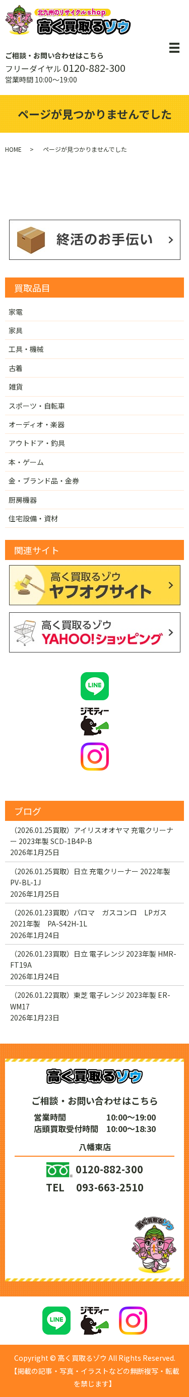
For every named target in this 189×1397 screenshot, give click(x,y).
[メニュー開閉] (174, 48)
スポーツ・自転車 (37, 406)
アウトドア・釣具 (37, 443)
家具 (16, 330)
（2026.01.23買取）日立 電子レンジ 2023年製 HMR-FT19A (93, 959)
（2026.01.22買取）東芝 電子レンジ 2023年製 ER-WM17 (90, 1000)
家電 (16, 312)
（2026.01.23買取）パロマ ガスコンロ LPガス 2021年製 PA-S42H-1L (92, 917)
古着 (16, 368)
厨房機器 (23, 500)
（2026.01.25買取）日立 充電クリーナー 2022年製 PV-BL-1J (90, 876)
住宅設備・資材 (33, 518)
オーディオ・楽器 (37, 424)
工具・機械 (26, 349)
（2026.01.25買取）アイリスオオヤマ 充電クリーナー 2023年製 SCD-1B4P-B (91, 835)
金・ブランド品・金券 (44, 481)
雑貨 (16, 387)
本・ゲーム (26, 462)
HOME (13, 149)
